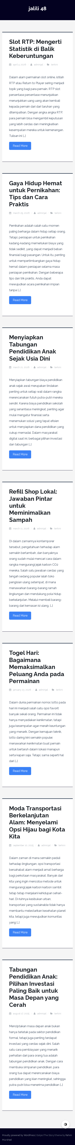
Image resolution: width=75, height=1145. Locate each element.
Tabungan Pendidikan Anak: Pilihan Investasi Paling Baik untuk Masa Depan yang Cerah (34, 987)
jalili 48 (37, 8)
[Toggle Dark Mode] (65, 1124)
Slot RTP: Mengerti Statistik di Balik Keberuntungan (35, 48)
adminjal (38, 64)
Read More (20, 145)
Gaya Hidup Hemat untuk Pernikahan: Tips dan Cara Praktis (35, 194)
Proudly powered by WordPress (18, 1135)
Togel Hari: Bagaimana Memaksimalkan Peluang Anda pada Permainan (36, 666)
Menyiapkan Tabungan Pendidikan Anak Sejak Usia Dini (32, 348)
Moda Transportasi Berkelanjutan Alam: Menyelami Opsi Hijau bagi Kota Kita (37, 822)
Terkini (54, 64)
